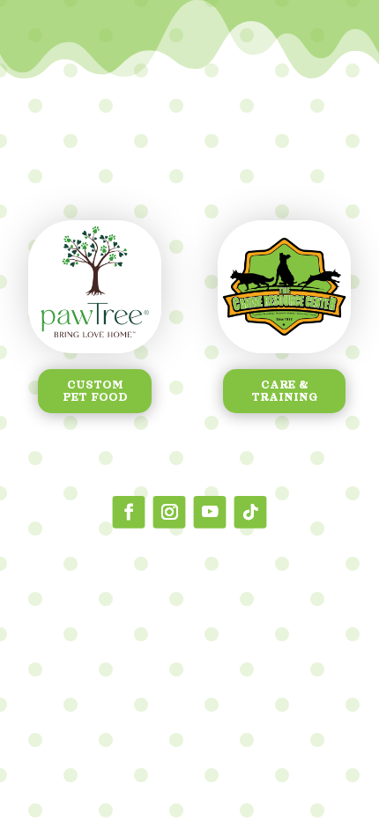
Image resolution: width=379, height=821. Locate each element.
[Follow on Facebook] (129, 512)
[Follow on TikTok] (250, 512)
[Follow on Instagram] (169, 512)
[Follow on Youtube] (210, 512)
